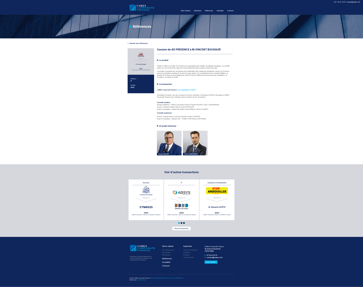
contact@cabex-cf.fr (353, 2)
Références (209, 10)
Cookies (180, 278)
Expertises (197, 10)
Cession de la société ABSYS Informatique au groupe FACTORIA (179, 193)
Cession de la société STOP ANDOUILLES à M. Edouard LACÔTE (216, 193)
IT (181, 183)
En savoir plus (156, 214)
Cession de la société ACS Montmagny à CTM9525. (145, 194)
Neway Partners (141, 280)
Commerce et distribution (216, 183)
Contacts (230, 10)
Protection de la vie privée (169, 278)
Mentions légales (156, 278)
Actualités (220, 10)
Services (146, 183)
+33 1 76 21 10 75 (340, 2)
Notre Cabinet (185, 10)
